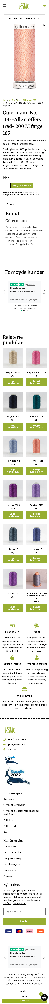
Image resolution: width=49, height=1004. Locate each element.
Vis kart (12, 749)
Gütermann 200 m (21, 194)
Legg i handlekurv (22, 185)
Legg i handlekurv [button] (13, 382)
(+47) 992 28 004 (17, 739)
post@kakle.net (16, 744)
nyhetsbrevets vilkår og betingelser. (21, 902)
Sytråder (12, 100)
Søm (19, 100)
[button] (4, 6)
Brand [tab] (10, 204)
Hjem (5, 100)
